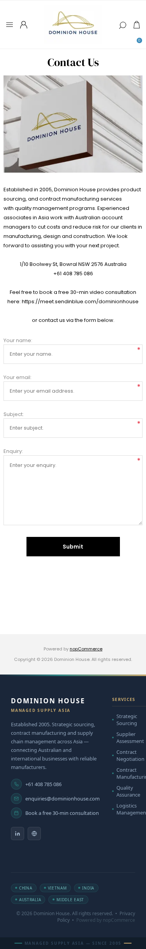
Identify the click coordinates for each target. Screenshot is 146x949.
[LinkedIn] (17, 833)
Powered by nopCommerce (105, 920)
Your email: (18, 377)
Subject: (14, 414)
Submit (73, 547)
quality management (41, 208)
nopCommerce (86, 649)
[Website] (34, 833)
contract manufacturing (69, 199)
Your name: (18, 340)
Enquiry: (13, 451)
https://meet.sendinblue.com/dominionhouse (80, 301)
